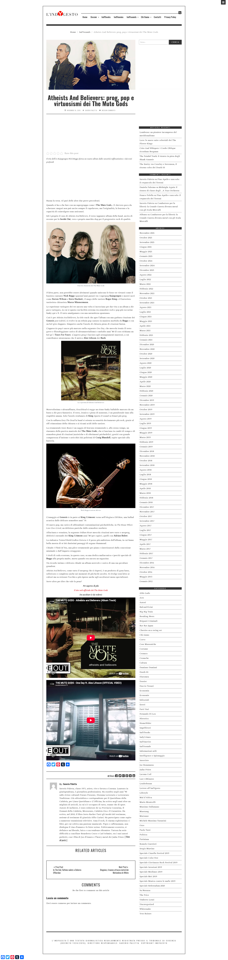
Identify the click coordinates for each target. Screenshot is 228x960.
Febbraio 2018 (146, 497)
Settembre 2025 (147, 242)
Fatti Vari (144, 709)
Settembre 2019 (147, 414)
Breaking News (147, 616)
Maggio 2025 (146, 251)
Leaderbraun (146, 783)
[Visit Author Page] (53, 785)
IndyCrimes (145, 737)
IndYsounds (131, 17)
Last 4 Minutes (147, 779)
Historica (144, 718)
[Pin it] (127, 775)
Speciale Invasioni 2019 (151, 867)
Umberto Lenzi (147, 899)
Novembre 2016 (147, 567)
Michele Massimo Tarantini (153, 820)
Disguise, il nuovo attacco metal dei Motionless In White (114, 871)
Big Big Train (146, 611)
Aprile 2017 (145, 544)
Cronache (144, 658)
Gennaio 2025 (146, 256)
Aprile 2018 (145, 488)
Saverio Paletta (91, 110)
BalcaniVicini (146, 607)
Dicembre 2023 (147, 270)
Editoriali (144, 700)
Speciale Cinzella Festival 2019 (154, 853)
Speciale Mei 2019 (148, 876)
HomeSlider (145, 723)
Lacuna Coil (145, 774)
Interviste (144, 760)
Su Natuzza (145, 890)
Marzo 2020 (145, 386)
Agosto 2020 (145, 363)
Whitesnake (145, 909)
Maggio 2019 (146, 432)
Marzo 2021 (145, 330)
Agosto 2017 (145, 525)
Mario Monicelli (148, 802)
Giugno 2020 (146, 372)
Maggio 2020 (146, 377)
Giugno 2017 (146, 535)
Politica (143, 834)
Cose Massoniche (148, 644)
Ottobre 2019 (146, 409)
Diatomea (144, 676)
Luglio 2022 (145, 279)
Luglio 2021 (145, 312)
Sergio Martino (147, 848)
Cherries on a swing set (151, 630)
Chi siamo (144, 635)
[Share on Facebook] (116, 775)
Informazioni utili (148, 751)
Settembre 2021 (147, 302)
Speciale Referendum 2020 (152, 885)
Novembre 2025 (147, 233)
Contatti (157, 17)
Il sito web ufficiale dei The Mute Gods (91, 590)
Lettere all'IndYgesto (150, 788)
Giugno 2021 (146, 316)
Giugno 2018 (146, 479)
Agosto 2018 (145, 469)
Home (85, 17)
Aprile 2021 (145, 326)
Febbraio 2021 (146, 335)
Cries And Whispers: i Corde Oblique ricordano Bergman (158, 150)
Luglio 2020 (145, 367)
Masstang (144, 811)
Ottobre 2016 (146, 572)
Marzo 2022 (145, 284)
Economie (144, 695)
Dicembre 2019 (147, 400)
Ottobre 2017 (146, 516)
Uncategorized (147, 904)
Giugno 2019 (146, 428)
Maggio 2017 (146, 539)
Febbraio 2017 (146, 553)
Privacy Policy (170, 17)
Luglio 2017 (145, 530)
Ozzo (142, 825)
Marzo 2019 (145, 437)
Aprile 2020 (145, 381)
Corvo (142, 639)
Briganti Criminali (148, 621)
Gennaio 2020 (146, 395)
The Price (144, 895)
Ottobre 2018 (146, 460)
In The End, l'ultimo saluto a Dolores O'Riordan (67, 871)
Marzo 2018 (145, 493)
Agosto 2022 (145, 274)
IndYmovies (118, 17)
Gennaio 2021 (146, 339)
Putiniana (144, 839)
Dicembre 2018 (147, 451)
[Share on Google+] (123, 775)
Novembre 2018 (147, 456)
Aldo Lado (145, 593)
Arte (142, 597)
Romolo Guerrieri (148, 844)
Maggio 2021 (146, 321)
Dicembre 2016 (147, 562)
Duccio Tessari (147, 686)
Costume (144, 648)
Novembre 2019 (147, 404)
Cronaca (143, 653)
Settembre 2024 (147, 265)
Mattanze (144, 816)
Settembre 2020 (147, 358)
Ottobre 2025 (146, 237)
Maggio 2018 (146, 483)
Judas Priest (145, 769)
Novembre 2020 (147, 349)
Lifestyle (144, 792)
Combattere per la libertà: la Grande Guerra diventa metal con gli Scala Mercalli (159, 207)
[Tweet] (120, 775)
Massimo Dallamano (149, 806)
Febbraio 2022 (146, 288)
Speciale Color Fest (149, 857)
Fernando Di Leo (148, 714)
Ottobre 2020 (146, 353)
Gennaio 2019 (146, 446)
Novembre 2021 (147, 293)
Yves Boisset (145, 913)
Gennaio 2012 (146, 581)
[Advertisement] (90, 134)
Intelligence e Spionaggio (152, 755)
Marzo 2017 (145, 548)
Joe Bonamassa (147, 765)
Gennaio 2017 (146, 558)
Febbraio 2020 (146, 391)
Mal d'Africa (146, 797)
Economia (144, 690)
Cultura (143, 662)
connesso (62, 903)
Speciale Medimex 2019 (151, 871)
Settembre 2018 (147, 465)
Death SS (144, 672)
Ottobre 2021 (146, 298)
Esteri (142, 704)
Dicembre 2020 (147, 344)
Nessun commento (108, 110)
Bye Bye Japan (146, 625)
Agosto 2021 (145, 307)
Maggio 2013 (146, 576)
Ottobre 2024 (146, 260)
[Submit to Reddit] (130, 775)
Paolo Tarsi (145, 830)
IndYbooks (106, 17)
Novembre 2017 (147, 511)
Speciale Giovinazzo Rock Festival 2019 (158, 862)
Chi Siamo (145, 17)
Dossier (94, 17)
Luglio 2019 (145, 423)
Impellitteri (145, 727)
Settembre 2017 (147, 521)
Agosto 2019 (145, 418)
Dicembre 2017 (147, 507)
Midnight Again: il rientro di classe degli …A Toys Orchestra (159, 189)
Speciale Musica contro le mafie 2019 (157, 881)
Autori (143, 602)
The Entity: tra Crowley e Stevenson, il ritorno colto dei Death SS (158, 166)
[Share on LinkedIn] (133, 775)
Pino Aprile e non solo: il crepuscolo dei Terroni (160, 181)
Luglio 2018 (145, 474)
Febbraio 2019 (146, 442)
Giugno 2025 (146, 247)
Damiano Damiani (148, 667)
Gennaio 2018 (146, 502)
